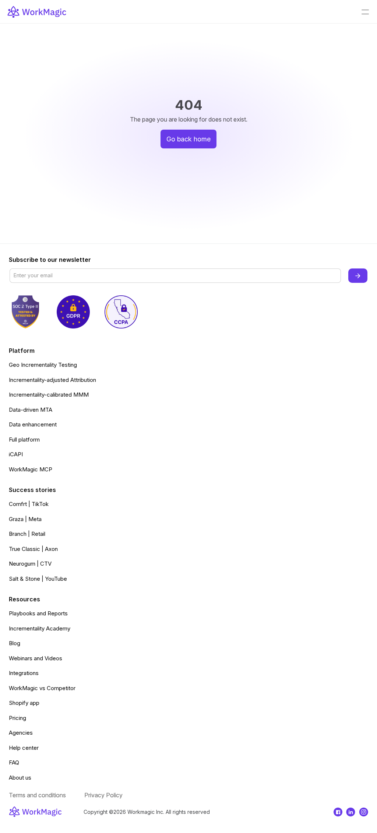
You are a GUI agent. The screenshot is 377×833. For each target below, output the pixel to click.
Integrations (24, 672)
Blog (14, 643)
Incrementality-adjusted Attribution (52, 379)
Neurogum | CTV (30, 563)
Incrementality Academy (39, 628)
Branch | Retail (27, 533)
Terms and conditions (37, 795)
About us (20, 777)
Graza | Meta (25, 519)
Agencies (21, 732)
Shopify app (24, 702)
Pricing (17, 717)
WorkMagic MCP (30, 469)
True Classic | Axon (33, 548)
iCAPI (16, 454)
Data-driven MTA (30, 409)
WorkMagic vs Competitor (42, 688)
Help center (24, 747)
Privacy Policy (103, 795)
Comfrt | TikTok (29, 503)
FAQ (14, 762)
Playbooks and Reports (38, 613)
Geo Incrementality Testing (43, 364)
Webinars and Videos (35, 658)
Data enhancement (33, 424)
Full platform (24, 439)
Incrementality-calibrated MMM (49, 394)
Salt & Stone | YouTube (38, 578)
